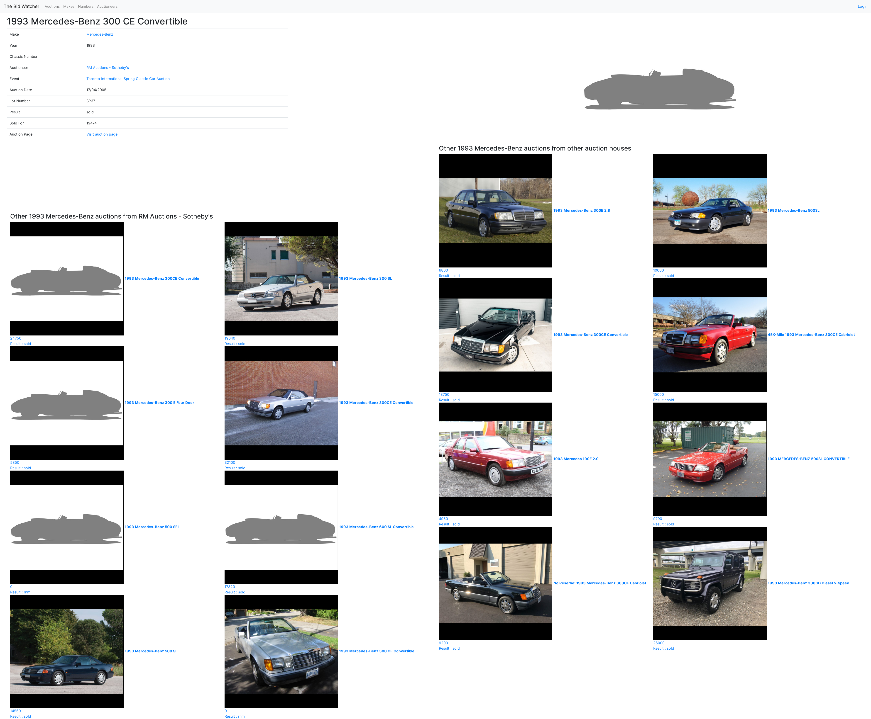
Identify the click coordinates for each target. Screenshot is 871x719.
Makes (68, 6)
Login (862, 6)
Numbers (85, 6)
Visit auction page (101, 134)
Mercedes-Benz (99, 34)
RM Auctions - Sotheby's (107, 67)
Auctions (52, 6)
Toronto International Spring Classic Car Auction (128, 78)
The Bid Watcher (21, 6)
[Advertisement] (221, 178)
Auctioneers (107, 6)
